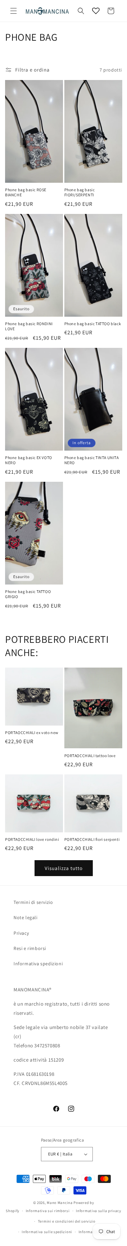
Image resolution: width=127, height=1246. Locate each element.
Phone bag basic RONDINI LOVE (29, 326)
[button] (13, 10)
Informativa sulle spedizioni (47, 1231)
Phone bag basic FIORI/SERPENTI (79, 192)
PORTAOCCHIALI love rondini (32, 839)
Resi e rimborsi (30, 948)
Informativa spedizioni (38, 964)
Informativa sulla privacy (98, 1210)
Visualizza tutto (64, 868)
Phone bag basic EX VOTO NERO (28, 460)
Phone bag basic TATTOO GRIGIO (28, 594)
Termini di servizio (33, 902)
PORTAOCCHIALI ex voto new (32, 732)
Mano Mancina (59, 1202)
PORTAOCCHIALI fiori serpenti (92, 839)
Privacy (21, 933)
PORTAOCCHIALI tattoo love (90, 755)
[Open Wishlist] (95, 10)
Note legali (26, 917)
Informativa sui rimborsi (48, 1210)
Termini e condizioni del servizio (67, 1221)
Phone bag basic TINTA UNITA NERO (91, 460)
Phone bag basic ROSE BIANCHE (25, 192)
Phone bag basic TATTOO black (92, 323)
